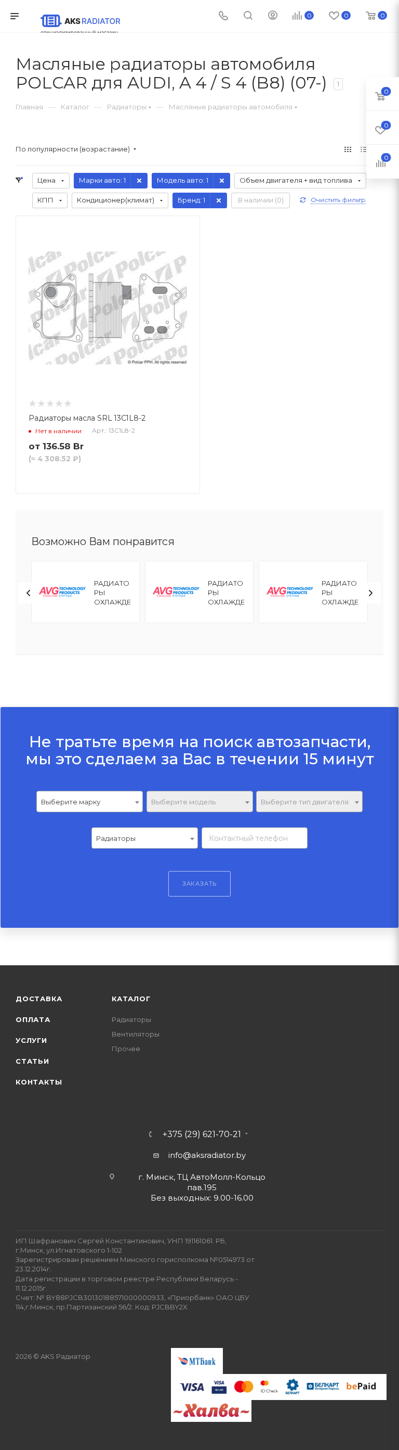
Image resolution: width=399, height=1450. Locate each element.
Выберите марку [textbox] (70, 802)
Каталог (131, 998)
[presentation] (28, 593)
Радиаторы (131, 1019)
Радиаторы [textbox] (116, 838)
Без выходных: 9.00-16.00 (202, 1198)
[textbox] (199, 802)
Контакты (39, 1082)
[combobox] (89, 801)
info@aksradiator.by (207, 1155)
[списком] (364, 149)
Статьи (32, 1061)
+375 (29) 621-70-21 (202, 1134)
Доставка (39, 998)
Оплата (33, 1019)
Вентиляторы (135, 1034)
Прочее (126, 1048)
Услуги (31, 1040)
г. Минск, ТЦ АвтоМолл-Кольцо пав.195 (201, 1182)
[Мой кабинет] (272, 16)
